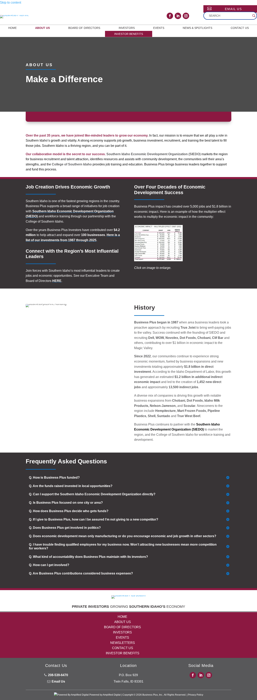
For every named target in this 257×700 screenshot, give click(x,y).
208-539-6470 (58, 675)
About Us (42, 27)
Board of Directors (84, 27)
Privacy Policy (195, 694)
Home (12, 27)
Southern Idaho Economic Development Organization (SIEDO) (153, 154)
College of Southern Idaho (72, 164)
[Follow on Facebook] (170, 16)
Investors (127, 27)
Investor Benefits (128, 33)
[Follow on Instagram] (186, 16)
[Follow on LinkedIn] (178, 16)
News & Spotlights (197, 27)
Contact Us (240, 27)
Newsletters (122, 642)
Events (158, 27)
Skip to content (10, 2)
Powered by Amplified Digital (105, 694)
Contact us (122, 648)
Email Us (233, 9)
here (56, 281)
